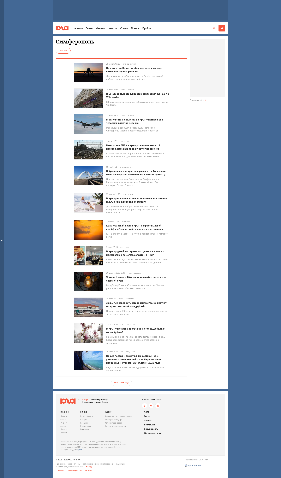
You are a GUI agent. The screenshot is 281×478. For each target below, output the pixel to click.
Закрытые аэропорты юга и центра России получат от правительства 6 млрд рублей (136, 304)
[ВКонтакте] (144, 405)
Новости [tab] (63, 50)
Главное (64, 411)
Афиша (78, 28)
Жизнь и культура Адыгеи (115, 426)
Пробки (146, 28)
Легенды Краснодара (113, 419)
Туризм (108, 411)
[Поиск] (222, 28)
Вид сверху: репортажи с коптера (118, 416)
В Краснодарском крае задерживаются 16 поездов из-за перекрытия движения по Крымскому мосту (136, 172)
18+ (214, 28)
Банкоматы (84, 429)
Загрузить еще (121, 382)
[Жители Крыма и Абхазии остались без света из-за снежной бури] (90, 281)
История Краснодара (113, 423)
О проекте (60, 471)
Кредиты (84, 423)
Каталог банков (86, 416)
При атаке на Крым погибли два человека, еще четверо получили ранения (134, 69)
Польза (147, 420)
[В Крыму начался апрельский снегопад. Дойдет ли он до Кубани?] (90, 333)
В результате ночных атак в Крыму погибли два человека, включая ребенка (134, 121)
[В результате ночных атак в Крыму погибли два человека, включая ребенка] (90, 124)
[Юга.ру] (62, 28)
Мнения (100, 28)
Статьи (124, 28)
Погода (135, 28)
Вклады (83, 419)
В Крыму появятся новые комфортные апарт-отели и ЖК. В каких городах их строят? (136, 200)
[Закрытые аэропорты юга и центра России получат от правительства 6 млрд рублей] (90, 307)
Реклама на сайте (197, 100)
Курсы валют (85, 426)
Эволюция (149, 424)
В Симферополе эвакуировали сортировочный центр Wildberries (137, 95)
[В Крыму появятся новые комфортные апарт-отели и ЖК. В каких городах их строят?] (90, 203)
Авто (146, 411)
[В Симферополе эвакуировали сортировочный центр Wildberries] (90, 98)
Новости (112, 28)
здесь (79, 449)
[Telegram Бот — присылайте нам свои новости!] (157, 405)
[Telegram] (151, 405)
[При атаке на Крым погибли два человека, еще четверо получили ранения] (90, 72)
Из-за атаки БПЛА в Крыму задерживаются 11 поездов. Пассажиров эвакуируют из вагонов (133, 147)
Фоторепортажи (153, 433)
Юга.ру (85, 399)
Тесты (147, 416)
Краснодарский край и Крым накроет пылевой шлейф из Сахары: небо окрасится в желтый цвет (135, 227)
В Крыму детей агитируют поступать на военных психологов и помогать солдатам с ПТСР (135, 253)
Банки (89, 28)
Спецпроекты (151, 428)
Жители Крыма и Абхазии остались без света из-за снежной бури (136, 278)
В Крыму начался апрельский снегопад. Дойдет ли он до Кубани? (135, 330)
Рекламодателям (75, 471)
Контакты (88, 471)
